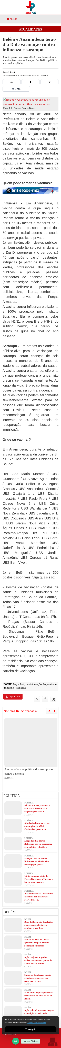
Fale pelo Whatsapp (30, 1041)
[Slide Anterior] (49, 711)
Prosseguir (30, 1029)
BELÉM (10, 912)
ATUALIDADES (30, 29)
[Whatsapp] (12, 82)
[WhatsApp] (15, 1041)
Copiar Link (14, 696)
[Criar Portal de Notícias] (52, 1041)
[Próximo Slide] (54, 711)
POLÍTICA (12, 796)
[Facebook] (30, 82)
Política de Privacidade (36, 1023)
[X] (49, 82)
